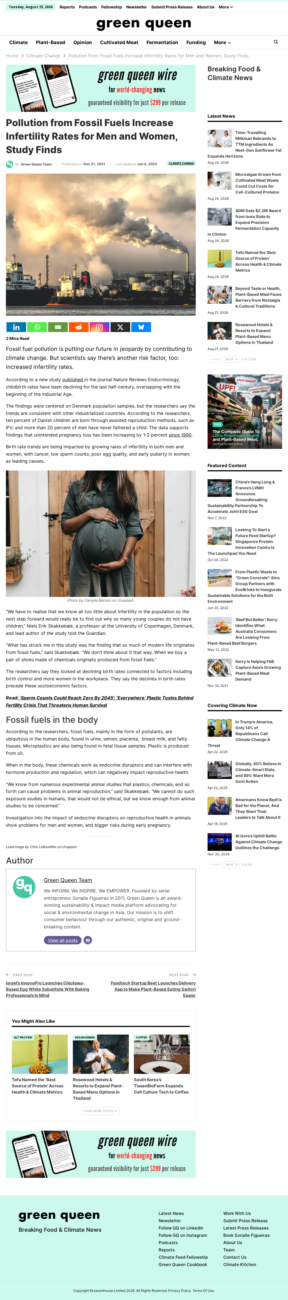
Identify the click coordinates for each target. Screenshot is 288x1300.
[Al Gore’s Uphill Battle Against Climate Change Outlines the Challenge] (220, 842)
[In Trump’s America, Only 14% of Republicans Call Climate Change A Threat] (220, 728)
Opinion (82, 42)
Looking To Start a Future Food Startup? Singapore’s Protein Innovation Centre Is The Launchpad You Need (242, 541)
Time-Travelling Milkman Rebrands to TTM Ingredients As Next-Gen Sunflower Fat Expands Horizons (245, 144)
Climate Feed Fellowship (183, 1257)
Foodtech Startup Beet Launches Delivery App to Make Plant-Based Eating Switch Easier (153, 989)
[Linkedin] (16, 327)
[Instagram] (99, 327)
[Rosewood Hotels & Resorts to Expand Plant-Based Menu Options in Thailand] (101, 1054)
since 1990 (180, 435)
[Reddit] (79, 327)
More (224, 6)
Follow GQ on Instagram (183, 1235)
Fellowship (111, 6)
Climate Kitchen (239, 1264)
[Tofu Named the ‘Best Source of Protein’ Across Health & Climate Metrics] (40, 1054)
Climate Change (181, 163)
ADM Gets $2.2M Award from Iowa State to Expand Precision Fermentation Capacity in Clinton (244, 222)
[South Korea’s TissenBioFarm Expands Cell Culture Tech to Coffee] (162, 1054)
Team (229, 1250)
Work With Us (237, 1213)
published (73, 379)
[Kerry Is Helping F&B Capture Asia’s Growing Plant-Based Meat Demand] (220, 668)
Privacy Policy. (180, 1290)
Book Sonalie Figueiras (246, 1235)
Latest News (171, 1213)
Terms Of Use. (204, 1290)
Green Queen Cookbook (183, 1264)
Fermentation (162, 42)
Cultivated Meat (119, 42)
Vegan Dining (85, 1037)
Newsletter (136, 6)
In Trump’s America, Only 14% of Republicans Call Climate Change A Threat (240, 733)
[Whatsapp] (37, 327)
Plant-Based (50, 42)
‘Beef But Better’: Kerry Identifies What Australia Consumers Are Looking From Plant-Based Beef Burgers (242, 631)
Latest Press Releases (246, 1228)
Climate (18, 42)
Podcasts (88, 6)
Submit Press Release (172, 6)
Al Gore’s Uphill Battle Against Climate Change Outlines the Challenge (258, 841)
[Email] (58, 327)
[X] (120, 327)
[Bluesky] (141, 327)
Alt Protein (23, 1037)
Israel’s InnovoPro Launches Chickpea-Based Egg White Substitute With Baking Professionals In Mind (47, 989)
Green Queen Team (68, 880)
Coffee (141, 1037)
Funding (196, 42)
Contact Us (234, 1257)
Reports (67, 6)
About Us (206, 6)
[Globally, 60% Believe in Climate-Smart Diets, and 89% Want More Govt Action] (220, 770)
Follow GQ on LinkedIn (181, 1228)
